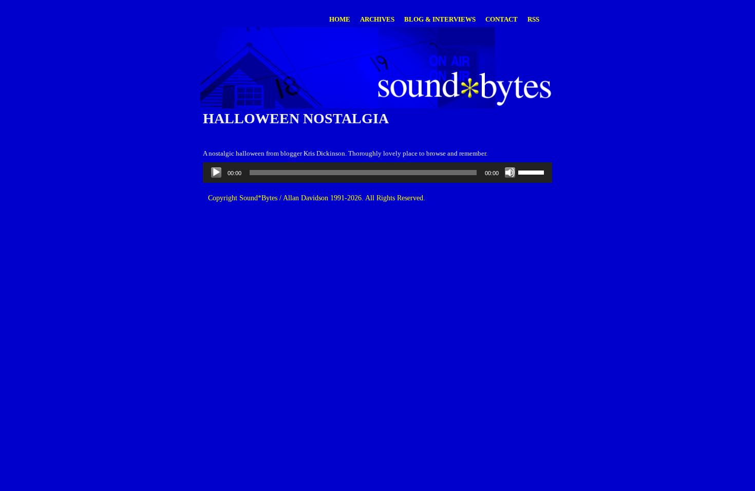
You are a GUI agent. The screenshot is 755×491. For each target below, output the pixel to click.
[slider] (532, 171)
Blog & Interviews (440, 19)
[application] (377, 172)
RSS (533, 19)
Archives (377, 19)
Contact (501, 19)
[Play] (216, 172)
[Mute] (510, 172)
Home (339, 19)
